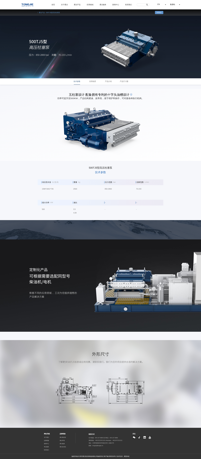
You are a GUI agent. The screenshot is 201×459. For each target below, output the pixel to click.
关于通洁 (46, 437)
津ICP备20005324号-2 (110, 456)
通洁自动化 (63, 447)
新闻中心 (46, 443)
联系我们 (159, 12)
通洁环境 (62, 440)
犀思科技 (126, 456)
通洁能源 (62, 443)
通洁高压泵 (63, 437)
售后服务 (46, 447)
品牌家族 (46, 440)
